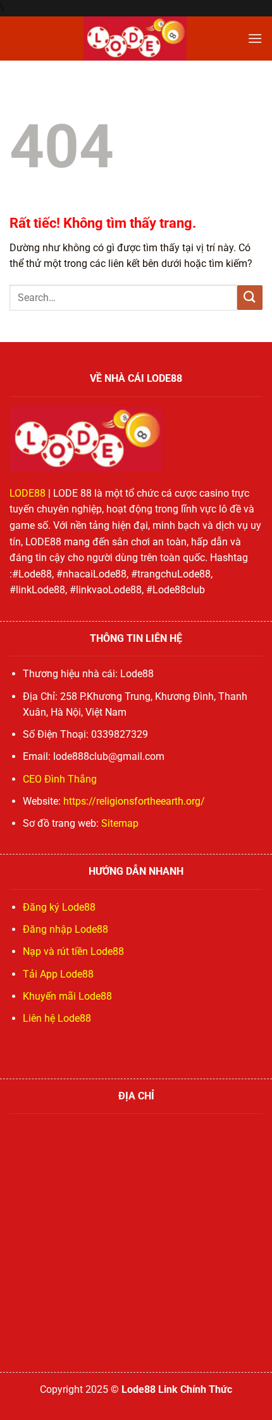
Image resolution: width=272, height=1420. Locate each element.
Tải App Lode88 (58, 974)
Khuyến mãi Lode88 (67, 996)
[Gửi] (250, 297)
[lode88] (135, 38)
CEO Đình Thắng (60, 779)
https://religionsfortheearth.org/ (134, 801)
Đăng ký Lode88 (59, 907)
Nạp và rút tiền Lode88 (73, 951)
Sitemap (120, 823)
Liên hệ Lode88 (57, 1018)
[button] (255, 38)
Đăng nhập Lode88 (65, 929)
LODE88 (27, 493)
